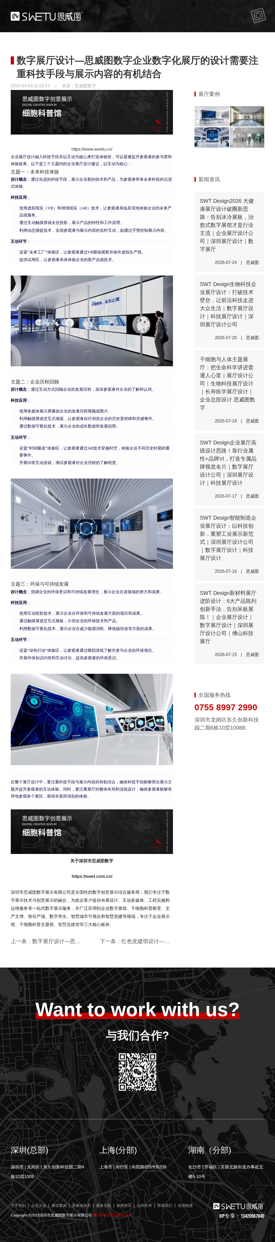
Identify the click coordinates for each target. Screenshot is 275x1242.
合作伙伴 (144, 1205)
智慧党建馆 (68, 924)
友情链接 (185, 1205)
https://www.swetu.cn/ (91, 149)
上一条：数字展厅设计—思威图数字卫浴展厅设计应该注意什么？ (47, 941)
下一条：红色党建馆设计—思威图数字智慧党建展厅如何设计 (136, 941)
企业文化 (38, 1205)
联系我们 (164, 1205)
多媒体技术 (81, 1205)
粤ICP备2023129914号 (112, 1215)
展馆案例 (59, 1205)
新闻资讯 (124, 1205)
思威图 (98, 861)
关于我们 (18, 1205)
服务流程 (103, 1205)
